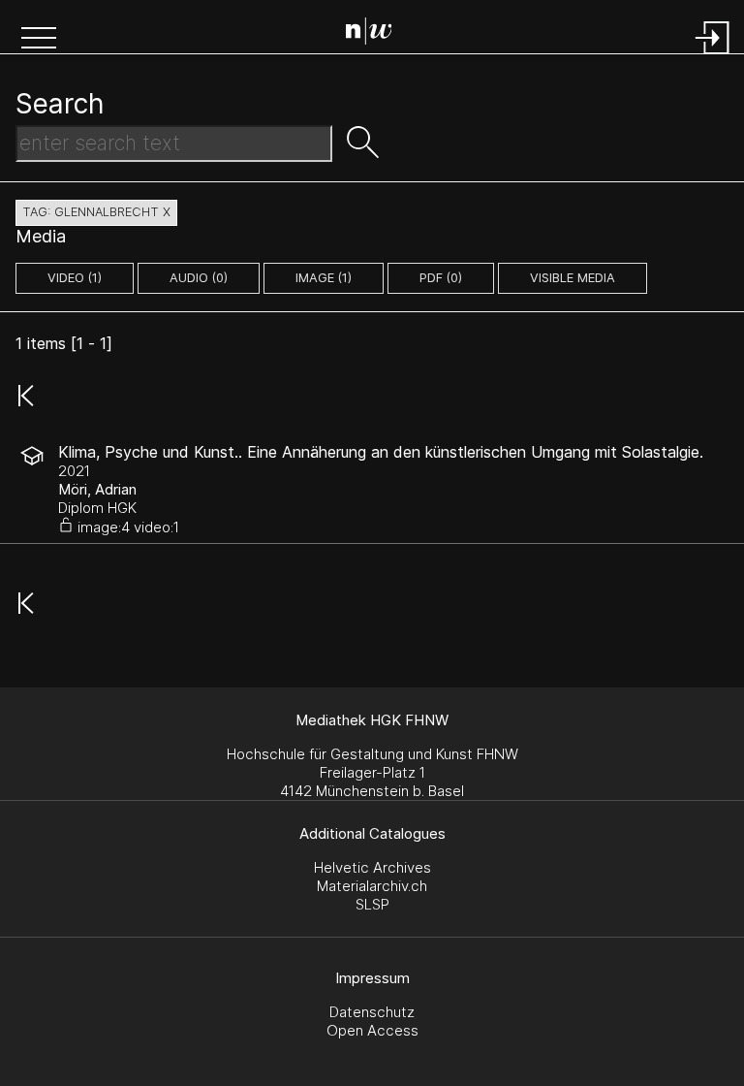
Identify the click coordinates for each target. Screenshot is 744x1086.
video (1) (74, 278)
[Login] (713, 56)
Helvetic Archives (372, 867)
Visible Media (572, 278)
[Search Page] (376, 34)
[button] (39, 40)
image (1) (323, 278)
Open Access (372, 1030)
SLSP (372, 904)
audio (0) (199, 278)
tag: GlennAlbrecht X (96, 212)
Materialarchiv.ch (372, 886)
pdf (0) (440, 278)
